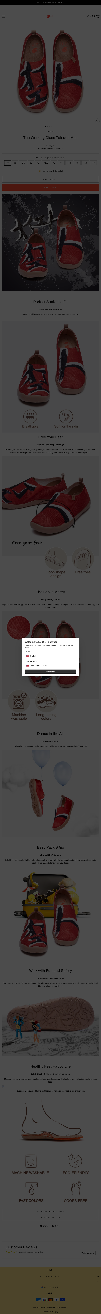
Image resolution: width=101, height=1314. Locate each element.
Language (31, 652)
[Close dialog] (77, 639)
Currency (31, 661)
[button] (50, 656)
